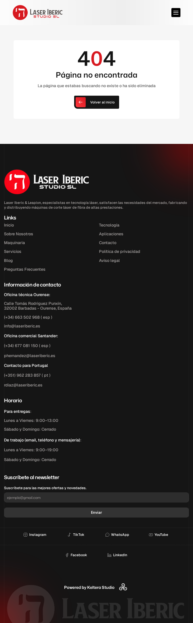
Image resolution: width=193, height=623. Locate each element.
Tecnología (109, 225)
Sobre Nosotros (18, 234)
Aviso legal (109, 260)
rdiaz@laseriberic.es (23, 385)
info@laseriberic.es (22, 326)
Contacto (107, 242)
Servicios (12, 251)
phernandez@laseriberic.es (29, 355)
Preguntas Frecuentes (24, 269)
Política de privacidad (119, 251)
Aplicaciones (111, 234)
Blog (8, 260)
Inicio (9, 225)
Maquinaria (14, 242)
